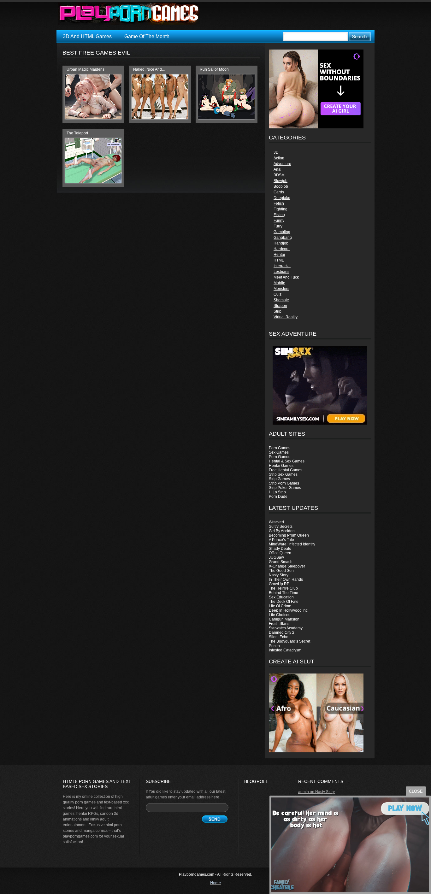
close (416, 791)
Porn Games (279, 448)
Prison (274, 646)
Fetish (279, 203)
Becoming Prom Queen (289, 535)
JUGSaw (276, 557)
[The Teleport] (93, 181)
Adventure (282, 164)
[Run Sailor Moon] (226, 118)
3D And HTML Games (87, 36)
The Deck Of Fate (283, 601)
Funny (279, 220)
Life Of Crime (280, 606)
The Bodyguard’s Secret (289, 641)
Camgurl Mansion (284, 619)
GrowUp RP (279, 584)
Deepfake (282, 198)
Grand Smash (280, 562)
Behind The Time (283, 593)
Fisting (279, 215)
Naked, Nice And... (149, 69)
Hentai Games (281, 465)
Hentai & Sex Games (286, 461)
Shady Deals (280, 548)
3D (276, 152)
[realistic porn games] (316, 127)
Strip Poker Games (285, 487)
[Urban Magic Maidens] (93, 118)
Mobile (279, 283)
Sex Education (281, 597)
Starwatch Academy (286, 628)
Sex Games (279, 452)
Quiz (277, 294)
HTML (279, 260)
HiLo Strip (277, 492)
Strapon (280, 305)
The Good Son (281, 570)
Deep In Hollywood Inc (288, 610)
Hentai (279, 254)
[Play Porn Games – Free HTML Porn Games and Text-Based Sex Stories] (129, 14)
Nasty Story (278, 575)
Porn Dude (278, 496)
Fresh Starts (279, 623)
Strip (277, 311)
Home (215, 882)
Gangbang (283, 237)
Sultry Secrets (280, 526)
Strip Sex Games (283, 474)
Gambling (282, 232)
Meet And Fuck (286, 277)
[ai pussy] (316, 751)
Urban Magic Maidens (85, 69)
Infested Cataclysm (285, 650)
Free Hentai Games (285, 470)
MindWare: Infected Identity (292, 544)
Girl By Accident (282, 531)
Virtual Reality (286, 317)
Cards (279, 192)
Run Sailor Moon (214, 69)
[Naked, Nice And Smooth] (160, 118)
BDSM (279, 175)
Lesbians (281, 271)
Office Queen (280, 553)
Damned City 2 (281, 632)
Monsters (281, 288)
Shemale (281, 300)
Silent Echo (278, 637)
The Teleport (77, 133)
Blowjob (280, 181)
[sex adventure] (320, 385)
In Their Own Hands (286, 579)
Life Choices (279, 615)
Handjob (281, 243)
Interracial (282, 266)
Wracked (276, 522)
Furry (278, 226)
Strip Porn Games (284, 483)
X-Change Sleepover (287, 566)
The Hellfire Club (283, 588)
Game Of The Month (146, 36)
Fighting (280, 209)
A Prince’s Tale (281, 540)
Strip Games (279, 479)
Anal (277, 169)
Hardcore (282, 249)
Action (279, 158)
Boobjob (281, 186)
